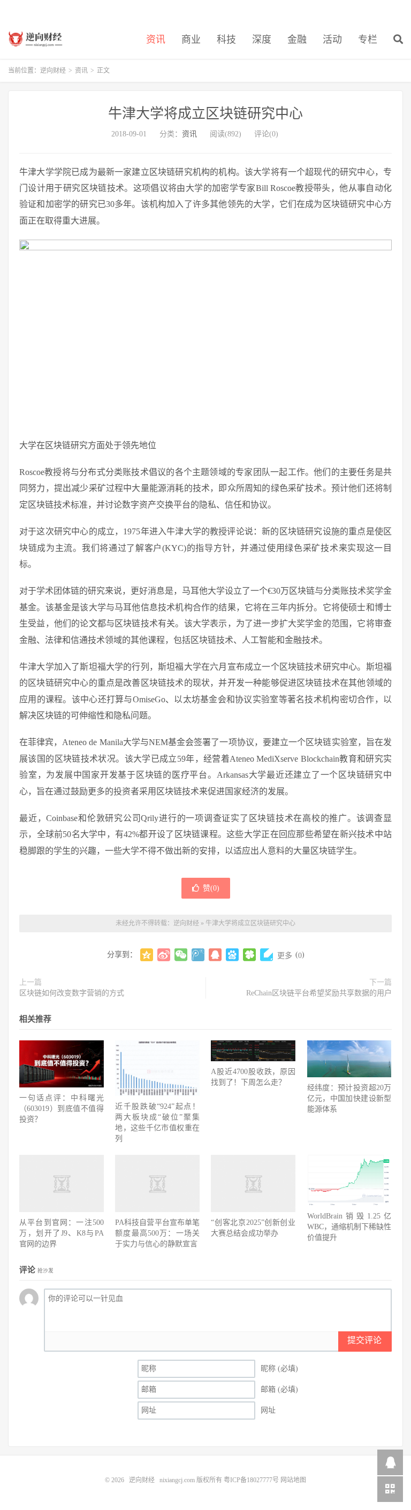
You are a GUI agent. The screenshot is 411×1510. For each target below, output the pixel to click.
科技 (226, 39)
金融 (297, 39)
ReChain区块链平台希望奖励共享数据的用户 (319, 993)
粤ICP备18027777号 (251, 1480)
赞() (211, 888)
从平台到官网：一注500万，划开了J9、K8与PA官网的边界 (61, 1233)
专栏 (367, 39)
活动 (332, 39)
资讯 (155, 39)
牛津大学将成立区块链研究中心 (205, 113)
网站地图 (293, 1480)
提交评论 (364, 1340)
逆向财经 (38, 38)
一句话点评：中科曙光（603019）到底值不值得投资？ (61, 1108)
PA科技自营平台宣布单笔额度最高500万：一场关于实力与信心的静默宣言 (157, 1233)
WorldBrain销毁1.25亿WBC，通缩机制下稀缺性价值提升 (349, 1226)
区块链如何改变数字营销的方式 (71, 993)
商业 (191, 39)
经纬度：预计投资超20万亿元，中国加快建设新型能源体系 (349, 1098)
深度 (261, 39)
